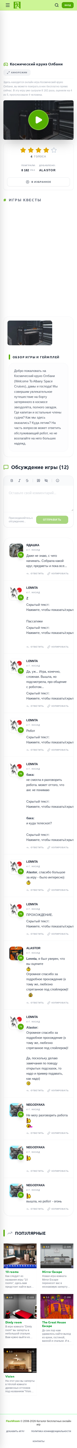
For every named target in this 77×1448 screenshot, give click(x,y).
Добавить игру (15, 1431)
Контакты (38, 1441)
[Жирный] (12, 481)
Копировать (60, 573)
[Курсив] (19, 481)
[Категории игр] (7, 5)
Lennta (32, 587)
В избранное (41, 182)
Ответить (37, 573)
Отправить (52, 519)
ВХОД (68, 5)
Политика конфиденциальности (51, 1431)
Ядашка (32, 545)
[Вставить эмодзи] (58, 481)
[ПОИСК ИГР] (57, 5)
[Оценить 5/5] (53, 150)
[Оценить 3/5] (38, 150)
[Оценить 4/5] (46, 150)
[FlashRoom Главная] (17, 5)
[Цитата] (38, 481)
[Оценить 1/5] (23, 150)
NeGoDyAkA (35, 1104)
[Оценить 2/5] (30, 150)
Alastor (47, 170)
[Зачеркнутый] (27, 481)
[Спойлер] (46, 481)
